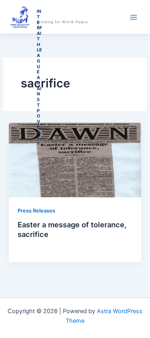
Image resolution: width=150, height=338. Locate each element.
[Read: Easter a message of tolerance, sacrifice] (75, 159)
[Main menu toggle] (133, 17)
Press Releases (36, 211)
